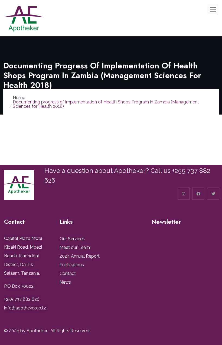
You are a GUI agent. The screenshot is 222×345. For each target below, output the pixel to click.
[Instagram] (184, 194)
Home (19, 97)
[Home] (19, 185)
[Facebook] (198, 194)
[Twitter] (213, 194)
